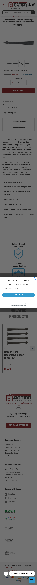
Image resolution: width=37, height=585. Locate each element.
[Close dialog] (35, 278)
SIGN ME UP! (18, 295)
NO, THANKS (18, 299)
